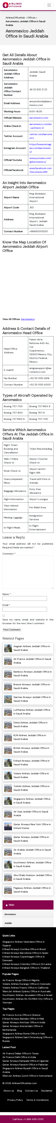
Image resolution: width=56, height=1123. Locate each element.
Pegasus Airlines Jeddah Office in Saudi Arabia (32, 889)
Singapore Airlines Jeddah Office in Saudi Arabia (32, 800)
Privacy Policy (15, 1100)
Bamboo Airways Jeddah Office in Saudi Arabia (33, 673)
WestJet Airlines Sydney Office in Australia (26, 991)
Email (6, 605)
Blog (19, 1090)
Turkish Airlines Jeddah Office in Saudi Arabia (31, 788)
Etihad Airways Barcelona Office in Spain (25, 953)
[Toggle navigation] (49, 5)
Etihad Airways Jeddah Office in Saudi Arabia (32, 762)
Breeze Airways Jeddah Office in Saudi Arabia (32, 686)
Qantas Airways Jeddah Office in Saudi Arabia (32, 699)
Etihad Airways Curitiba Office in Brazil (24, 949)
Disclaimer (47, 1090)
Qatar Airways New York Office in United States (32, 826)
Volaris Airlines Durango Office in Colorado (26, 984)
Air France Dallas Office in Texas (20, 1053)
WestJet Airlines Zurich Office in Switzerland (27, 1075)
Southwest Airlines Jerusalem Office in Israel (27, 995)
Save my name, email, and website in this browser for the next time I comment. (28, 621)
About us (8, 1090)
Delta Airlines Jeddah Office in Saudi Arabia (30, 724)
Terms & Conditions (37, 1100)
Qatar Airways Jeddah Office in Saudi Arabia (31, 838)
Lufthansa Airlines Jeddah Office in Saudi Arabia (32, 711)
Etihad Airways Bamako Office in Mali (23, 1018)
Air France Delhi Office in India (19, 1057)
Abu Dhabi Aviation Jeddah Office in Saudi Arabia (33, 877)
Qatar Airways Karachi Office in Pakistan (25, 1064)
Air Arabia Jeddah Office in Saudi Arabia (32, 851)
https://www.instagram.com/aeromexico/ (40, 148)
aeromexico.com (38, 117)
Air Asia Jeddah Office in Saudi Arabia (31, 813)
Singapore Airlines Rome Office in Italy (23, 1033)
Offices (31, 17)
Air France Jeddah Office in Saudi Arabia (32, 660)
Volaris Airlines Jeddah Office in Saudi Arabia (31, 775)
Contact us (31, 1090)
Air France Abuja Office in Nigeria (20, 980)
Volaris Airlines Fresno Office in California (25, 987)
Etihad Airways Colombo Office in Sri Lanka (26, 964)
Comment (9, 553)
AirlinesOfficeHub (15, 17)
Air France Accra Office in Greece (21, 1015)
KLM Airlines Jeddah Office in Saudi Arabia (30, 737)
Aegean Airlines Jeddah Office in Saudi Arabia (32, 648)
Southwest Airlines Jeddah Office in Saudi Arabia (32, 864)
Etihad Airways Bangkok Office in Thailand (26, 967)
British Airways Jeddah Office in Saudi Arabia (31, 749)
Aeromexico (28, 319)
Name (6, 594)
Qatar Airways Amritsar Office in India (23, 1022)
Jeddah (8, 923)
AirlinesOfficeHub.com (24, 1083)
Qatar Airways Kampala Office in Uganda (25, 1061)
